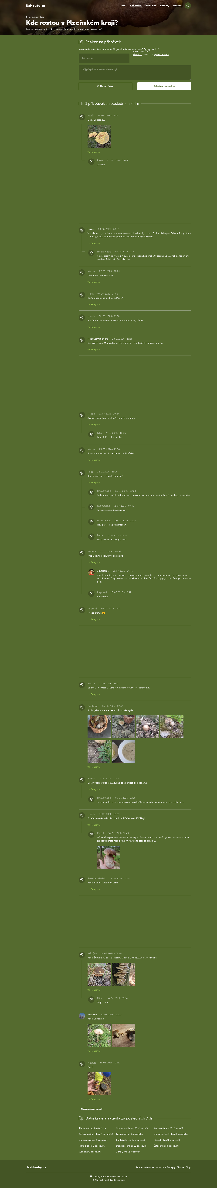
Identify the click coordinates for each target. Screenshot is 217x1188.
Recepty (164, 5)
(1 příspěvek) (93, 1140)
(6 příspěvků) (129, 1134)
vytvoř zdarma (161, 54)
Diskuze (177, 5)
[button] (105, 86)
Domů (123, 5)
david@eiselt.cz (117, 1180)
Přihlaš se (137, 54)
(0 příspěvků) (92, 1128)
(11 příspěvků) (131, 1146)
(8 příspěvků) (132, 1128)
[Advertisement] (50, 86)
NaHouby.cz (35, 5)
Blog (188, 1167)
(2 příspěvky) (96, 1134)
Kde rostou (136, 5)
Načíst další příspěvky (92, 1109)
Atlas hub (151, 5)
